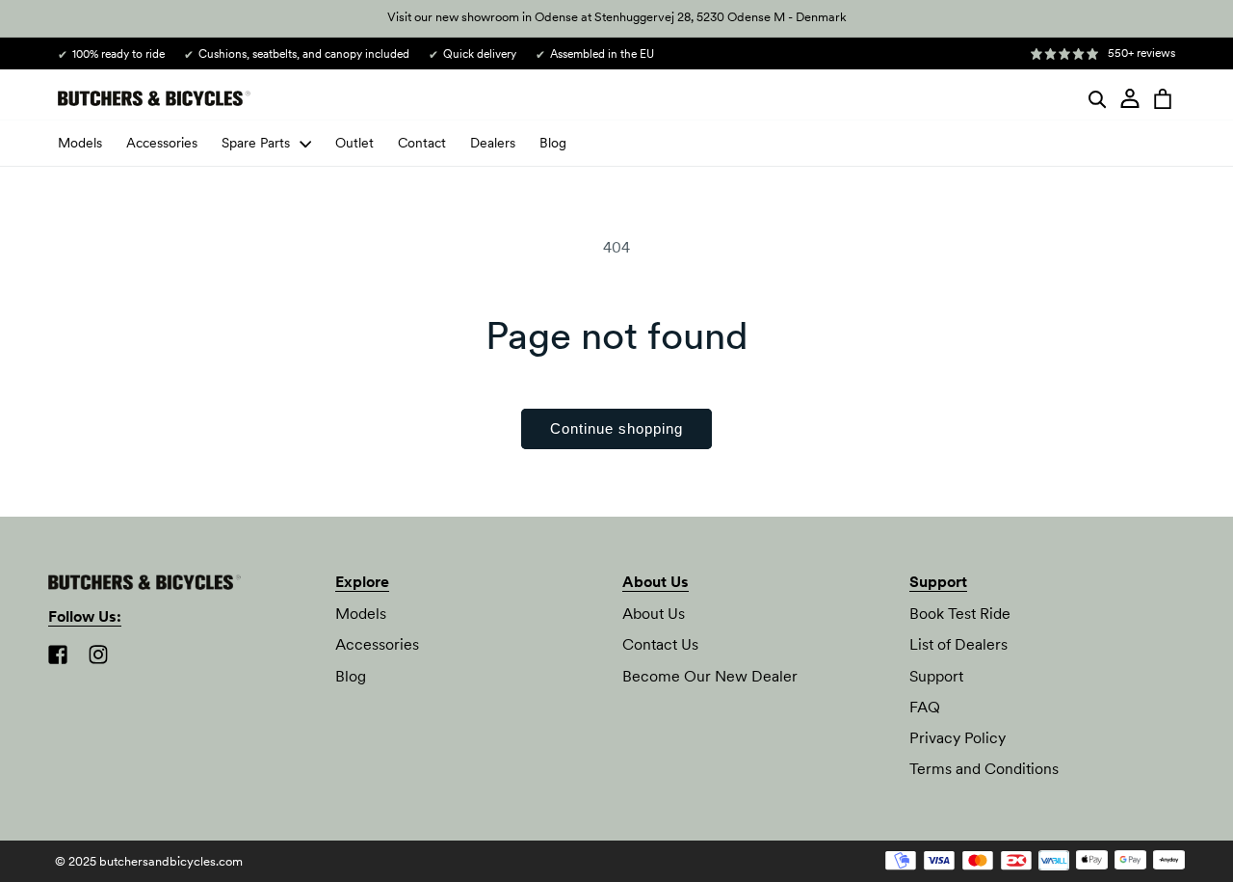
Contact (422, 142)
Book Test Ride (959, 614)
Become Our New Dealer (710, 675)
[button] (1097, 98)
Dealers (492, 142)
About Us (653, 614)
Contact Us (660, 645)
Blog (552, 142)
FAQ (924, 706)
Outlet (354, 142)
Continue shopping (616, 428)
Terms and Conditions (984, 768)
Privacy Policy (957, 737)
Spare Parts (256, 142)
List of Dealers (958, 645)
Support (936, 675)
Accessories (161, 142)
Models (80, 142)
